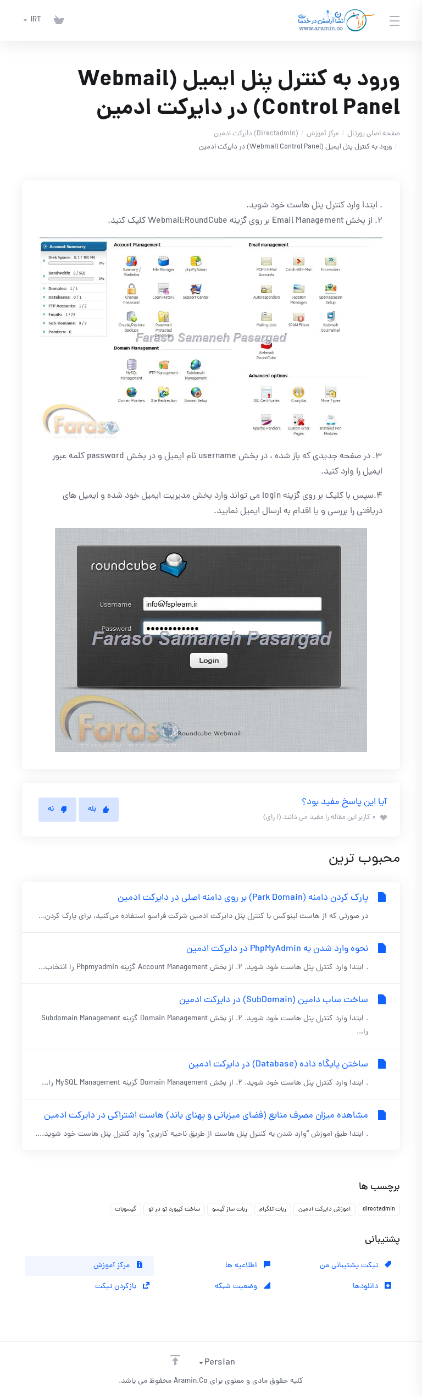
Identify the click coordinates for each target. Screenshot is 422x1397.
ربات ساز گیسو (229, 1209)
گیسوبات (125, 1209)
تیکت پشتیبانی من (350, 1266)
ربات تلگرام (272, 1209)
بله (92, 809)
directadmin (379, 1209)
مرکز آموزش (323, 134)
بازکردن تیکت (116, 1286)
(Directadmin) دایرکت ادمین (256, 134)
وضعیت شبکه (237, 1286)
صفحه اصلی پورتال (373, 134)
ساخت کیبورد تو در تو (174, 1209)
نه (51, 809)
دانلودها (366, 1286)
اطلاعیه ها (242, 1266)
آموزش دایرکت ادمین (324, 1209)
